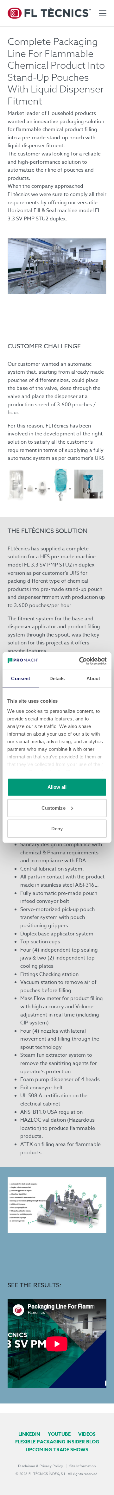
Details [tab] (57, 678)
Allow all (57, 787)
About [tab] (93, 678)
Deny (57, 828)
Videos (87, 1434)
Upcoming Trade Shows (57, 1449)
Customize (53, 807)
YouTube (59, 1434)
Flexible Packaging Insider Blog (57, 1441)
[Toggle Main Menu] (102, 13)
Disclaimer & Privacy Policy (40, 1466)
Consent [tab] (20, 678)
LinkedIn (29, 1434)
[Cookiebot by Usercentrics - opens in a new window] (80, 661)
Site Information (82, 1466)
